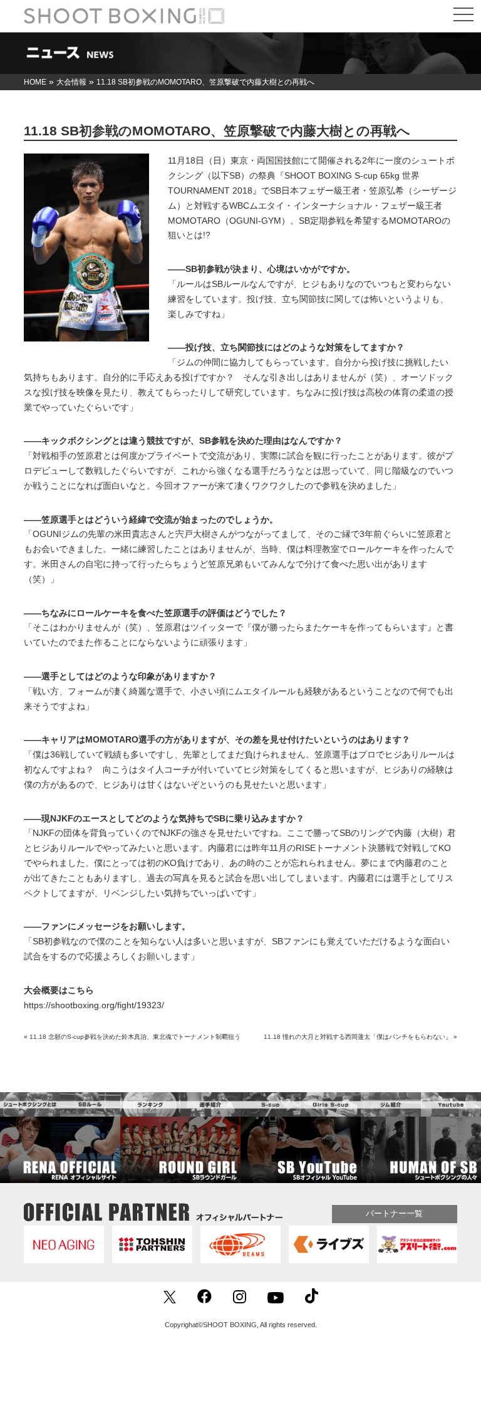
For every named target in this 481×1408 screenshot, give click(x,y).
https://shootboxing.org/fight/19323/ (94, 1005)
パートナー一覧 (394, 1213)
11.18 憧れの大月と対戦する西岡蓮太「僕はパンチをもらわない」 (358, 1036)
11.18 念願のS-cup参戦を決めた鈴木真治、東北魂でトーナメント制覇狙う (134, 1036)
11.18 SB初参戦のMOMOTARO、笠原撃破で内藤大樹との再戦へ (217, 130)
